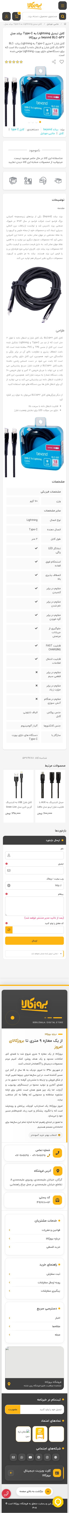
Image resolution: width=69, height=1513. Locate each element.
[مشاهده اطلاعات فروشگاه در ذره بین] (23, 1434)
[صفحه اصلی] (65, 24)
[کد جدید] (9, 929)
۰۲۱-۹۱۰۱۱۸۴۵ (39, 1155)
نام (62, 848)
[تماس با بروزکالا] (6, 1493)
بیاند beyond (50, 129)
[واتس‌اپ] (21, 1457)
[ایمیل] (13, 1457)
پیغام (60, 894)
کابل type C (17, 129)
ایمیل (60, 863)
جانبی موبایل (53, 24)
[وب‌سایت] (55, 1457)
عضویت (12, 1409)
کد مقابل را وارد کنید (54, 923)
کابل (61, 133)
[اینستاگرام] (47, 1457)
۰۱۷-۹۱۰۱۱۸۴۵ (22, 1155)
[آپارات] (38, 1457)
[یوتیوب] (30, 1457)
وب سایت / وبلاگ (55, 878)
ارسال (34, 941)
